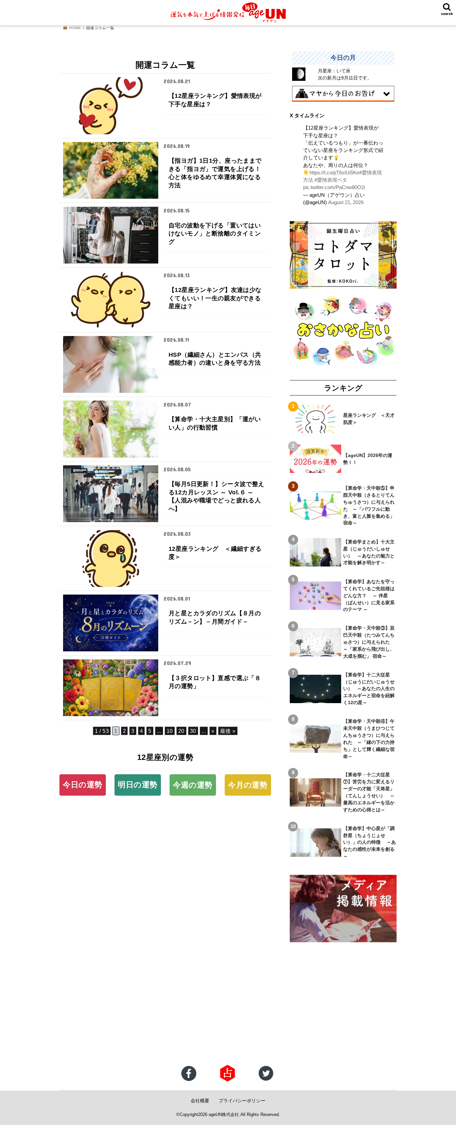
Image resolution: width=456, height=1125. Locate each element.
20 (181, 731)
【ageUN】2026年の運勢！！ (367, 459)
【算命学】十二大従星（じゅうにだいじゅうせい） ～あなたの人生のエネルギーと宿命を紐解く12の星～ (369, 688)
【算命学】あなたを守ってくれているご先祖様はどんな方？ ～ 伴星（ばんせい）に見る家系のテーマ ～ (369, 595)
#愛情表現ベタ (330, 180)
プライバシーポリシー (242, 1100)
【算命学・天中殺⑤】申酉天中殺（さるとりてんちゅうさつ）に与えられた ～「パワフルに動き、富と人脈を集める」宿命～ (369, 505)
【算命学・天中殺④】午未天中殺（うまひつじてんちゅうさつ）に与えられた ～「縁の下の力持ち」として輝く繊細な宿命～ (369, 738)
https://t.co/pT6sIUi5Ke (334, 172)
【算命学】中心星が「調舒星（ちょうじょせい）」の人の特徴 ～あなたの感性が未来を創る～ (369, 842)
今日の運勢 (82, 784)
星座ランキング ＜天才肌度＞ (369, 419)
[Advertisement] (200, 1011)
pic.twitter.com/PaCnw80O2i (334, 187)
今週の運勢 (192, 785)
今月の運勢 (247, 785)
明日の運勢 (137, 784)
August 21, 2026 (346, 202)
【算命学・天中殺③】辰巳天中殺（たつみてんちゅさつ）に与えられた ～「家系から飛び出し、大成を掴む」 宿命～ (369, 642)
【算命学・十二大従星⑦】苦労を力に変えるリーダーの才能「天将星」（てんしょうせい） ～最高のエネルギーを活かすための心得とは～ (369, 792)
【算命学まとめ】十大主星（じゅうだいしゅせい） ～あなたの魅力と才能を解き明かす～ (369, 552)
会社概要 (200, 1100)
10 (170, 731)
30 (193, 731)
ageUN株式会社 (224, 1114)
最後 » (228, 731)
